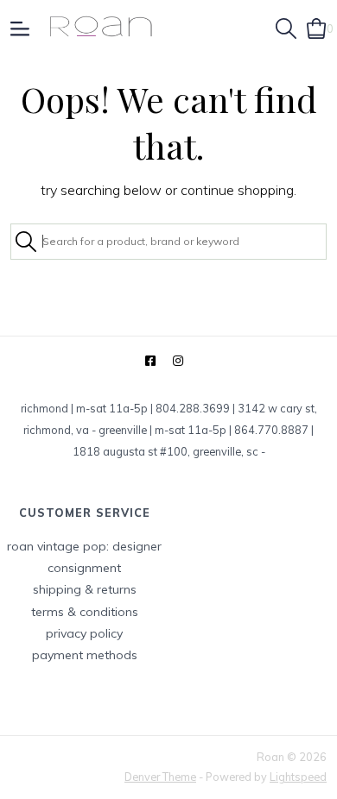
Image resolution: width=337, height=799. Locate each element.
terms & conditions (84, 612)
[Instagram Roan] (178, 361)
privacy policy (84, 633)
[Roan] (100, 27)
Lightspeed (298, 776)
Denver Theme (160, 776)
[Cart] (317, 27)
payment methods (84, 655)
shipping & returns (85, 589)
